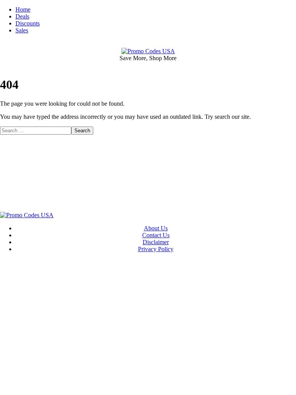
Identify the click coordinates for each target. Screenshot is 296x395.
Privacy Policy (155, 249)
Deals (22, 16)
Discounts (27, 23)
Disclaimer (156, 242)
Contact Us (156, 235)
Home (22, 9)
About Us (156, 228)
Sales (21, 30)
